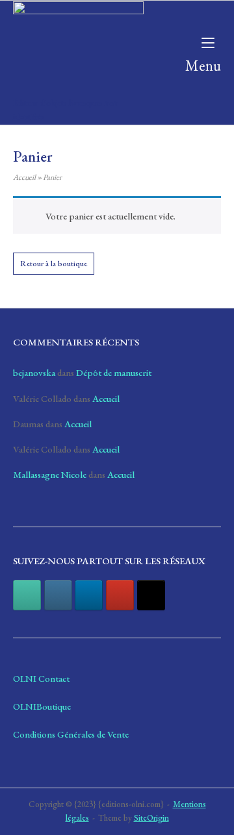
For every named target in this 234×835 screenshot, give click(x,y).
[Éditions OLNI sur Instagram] (58, 595)
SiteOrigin (151, 817)
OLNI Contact (41, 678)
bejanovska (34, 372)
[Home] (78, 46)
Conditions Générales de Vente (71, 734)
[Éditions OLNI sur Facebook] (27, 595)
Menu (203, 65)
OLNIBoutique (42, 706)
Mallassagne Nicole (49, 474)
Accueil (24, 177)
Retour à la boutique (53, 263)
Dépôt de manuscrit (113, 372)
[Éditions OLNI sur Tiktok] (151, 595)
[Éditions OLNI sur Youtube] (120, 595)
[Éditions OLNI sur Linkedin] (89, 595)
